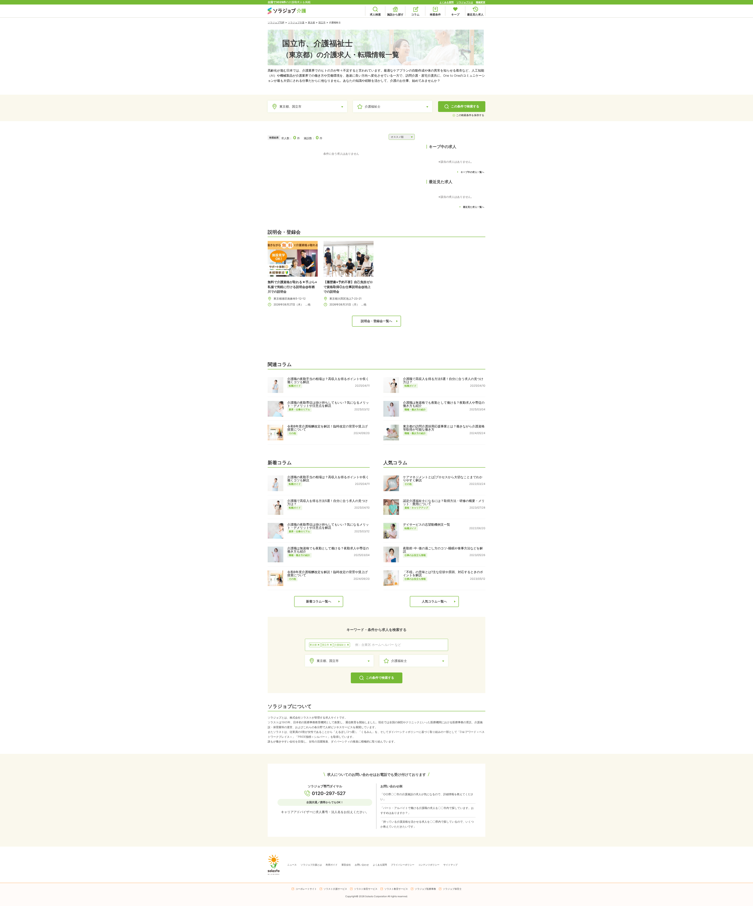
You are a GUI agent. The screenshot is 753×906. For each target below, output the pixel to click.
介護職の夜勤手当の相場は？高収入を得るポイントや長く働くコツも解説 (328, 380)
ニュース (292, 864)
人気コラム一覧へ (434, 601)
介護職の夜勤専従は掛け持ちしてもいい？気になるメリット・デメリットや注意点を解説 (328, 404)
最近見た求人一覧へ (473, 207)
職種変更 (480, 2)
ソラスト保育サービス (365, 888)
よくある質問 (446, 2)
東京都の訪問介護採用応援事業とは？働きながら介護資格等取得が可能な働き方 (444, 427)
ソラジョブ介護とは (311, 864)
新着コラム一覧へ (318, 601)
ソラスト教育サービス (396, 888)
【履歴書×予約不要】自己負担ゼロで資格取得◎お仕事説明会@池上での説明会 (348, 286)
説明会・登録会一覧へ (376, 321)
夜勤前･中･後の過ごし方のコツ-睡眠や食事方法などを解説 (443, 549)
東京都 (311, 22)
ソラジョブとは (465, 2)
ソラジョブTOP (276, 22)
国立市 (322, 22)
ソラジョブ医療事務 (425, 888)
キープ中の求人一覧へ (472, 172)
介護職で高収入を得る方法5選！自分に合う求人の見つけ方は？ (443, 380)
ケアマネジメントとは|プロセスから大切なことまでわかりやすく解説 (442, 478)
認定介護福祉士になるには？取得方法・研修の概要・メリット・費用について (444, 502)
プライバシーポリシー (402, 864)
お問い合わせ (362, 864)
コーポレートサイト (306, 888)
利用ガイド (331, 864)
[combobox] (399, 645)
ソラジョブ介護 (296, 22)
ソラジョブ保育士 (452, 888)
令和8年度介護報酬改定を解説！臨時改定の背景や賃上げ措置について (327, 427)
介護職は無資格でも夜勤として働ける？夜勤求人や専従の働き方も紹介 (444, 404)
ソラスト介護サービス (335, 888)
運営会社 (346, 864)
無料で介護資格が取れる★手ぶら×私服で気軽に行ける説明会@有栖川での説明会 (292, 286)
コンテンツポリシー (428, 864)
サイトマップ (450, 864)
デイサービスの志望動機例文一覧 (426, 524)
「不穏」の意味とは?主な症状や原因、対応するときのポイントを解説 (443, 573)
